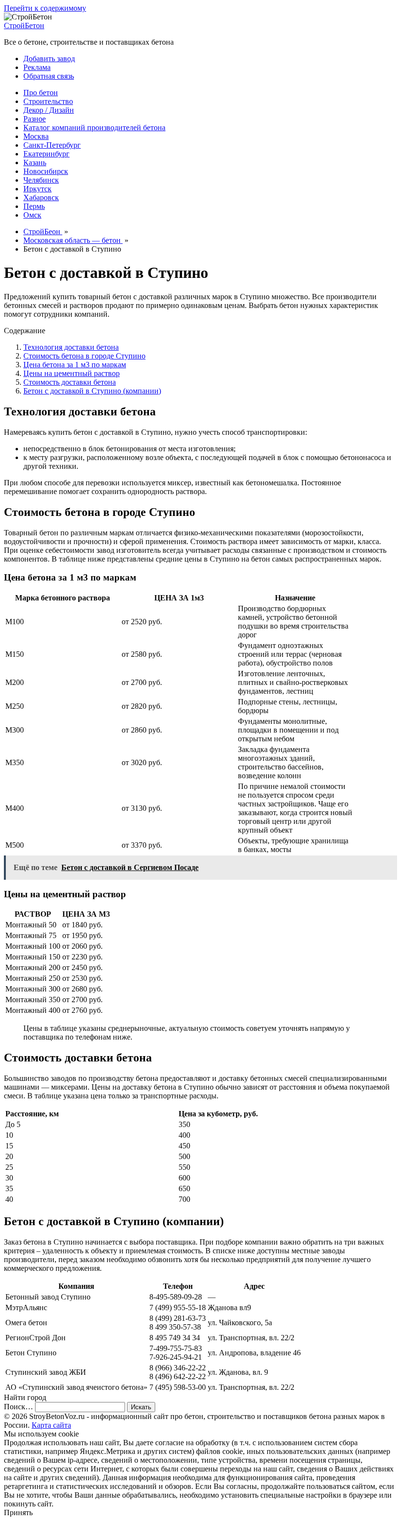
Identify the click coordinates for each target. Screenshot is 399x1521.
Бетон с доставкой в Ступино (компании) (92, 391)
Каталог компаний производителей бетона (94, 127)
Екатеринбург (46, 154)
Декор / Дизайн (48, 110)
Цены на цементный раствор (71, 373)
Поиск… (18, 1406)
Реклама (37, 67)
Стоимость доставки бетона (69, 382)
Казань (34, 162)
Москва (36, 136)
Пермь (34, 206)
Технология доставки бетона (71, 347)
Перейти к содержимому (45, 8)
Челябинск (41, 180)
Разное (34, 119)
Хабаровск (41, 197)
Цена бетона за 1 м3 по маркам (74, 364)
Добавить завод (49, 58)
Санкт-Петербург (52, 145)
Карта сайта (51, 1425)
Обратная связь (48, 76)
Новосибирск (45, 171)
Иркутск (37, 189)
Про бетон (40, 92)
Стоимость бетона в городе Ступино (84, 356)
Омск (32, 215)
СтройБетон (24, 25)
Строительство (48, 101)
